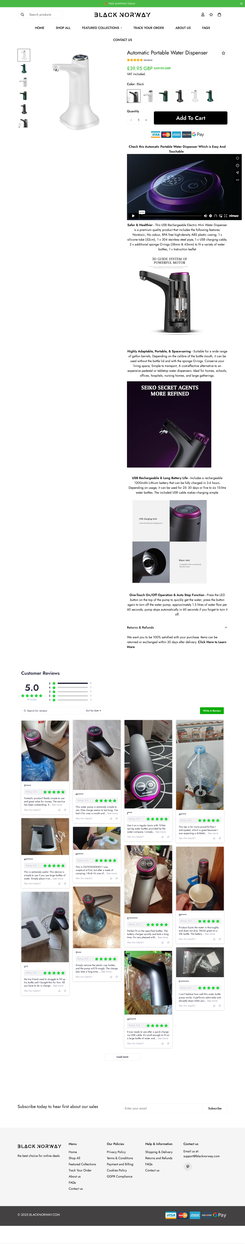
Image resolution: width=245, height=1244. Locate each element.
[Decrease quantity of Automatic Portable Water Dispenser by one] (131, 120)
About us (183, 28)
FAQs (206, 28)
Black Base (179, 96)
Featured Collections (100, 28)
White (149, 96)
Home (39, 28)
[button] (219, 14)
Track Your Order (148, 28)
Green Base (210, 96)
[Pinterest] (187, 1166)
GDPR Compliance (119, 1176)
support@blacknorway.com (201, 1156)
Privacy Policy (116, 1152)
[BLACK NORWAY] (122, 14)
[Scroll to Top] (238, 1224)
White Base (194, 96)
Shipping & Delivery (159, 1152)
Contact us (122, 40)
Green (164, 96)
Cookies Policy (117, 1170)
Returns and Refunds (158, 1158)
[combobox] (93, 710)
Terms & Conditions (120, 1158)
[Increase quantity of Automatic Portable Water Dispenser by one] (146, 120)
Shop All (63, 28)
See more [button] (56, 804)
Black (133, 96)
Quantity (133, 111)
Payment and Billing (120, 1164)
